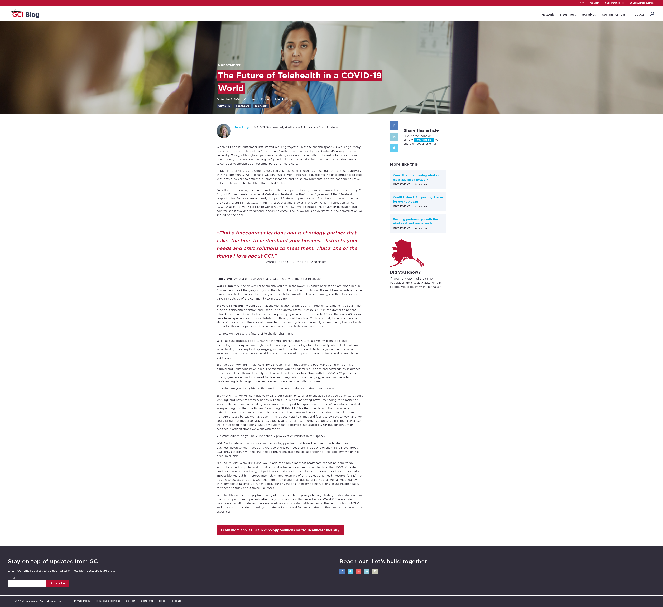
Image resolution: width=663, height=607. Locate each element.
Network (548, 14)
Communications (614, 14)
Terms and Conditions (108, 601)
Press (162, 601)
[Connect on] (342, 571)
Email (12, 577)
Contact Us (147, 601)
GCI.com (594, 3)
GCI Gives (589, 14)
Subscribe (58, 583)
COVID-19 (224, 105)
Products (638, 14)
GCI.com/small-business (642, 3)
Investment (568, 14)
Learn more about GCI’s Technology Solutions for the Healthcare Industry (280, 530)
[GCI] (25, 13)
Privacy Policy (82, 601)
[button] (651, 14)
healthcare (242, 105)
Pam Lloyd (280, 99)
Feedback (176, 601)
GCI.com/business (614, 3)
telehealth (261, 105)
